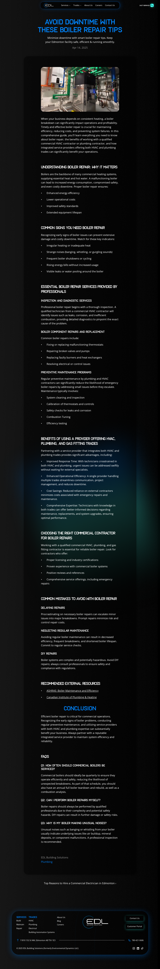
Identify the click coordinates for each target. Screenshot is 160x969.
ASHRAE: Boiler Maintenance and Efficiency (73, 690)
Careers (60, 924)
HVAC (31, 920)
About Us (61, 917)
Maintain (20, 924)
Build (18, 920)
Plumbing (33, 924)
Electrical (33, 928)
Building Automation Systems (42, 932)
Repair (19, 928)
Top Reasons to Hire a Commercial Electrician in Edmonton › (80, 883)
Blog (59, 921)
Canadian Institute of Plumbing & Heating (72, 697)
